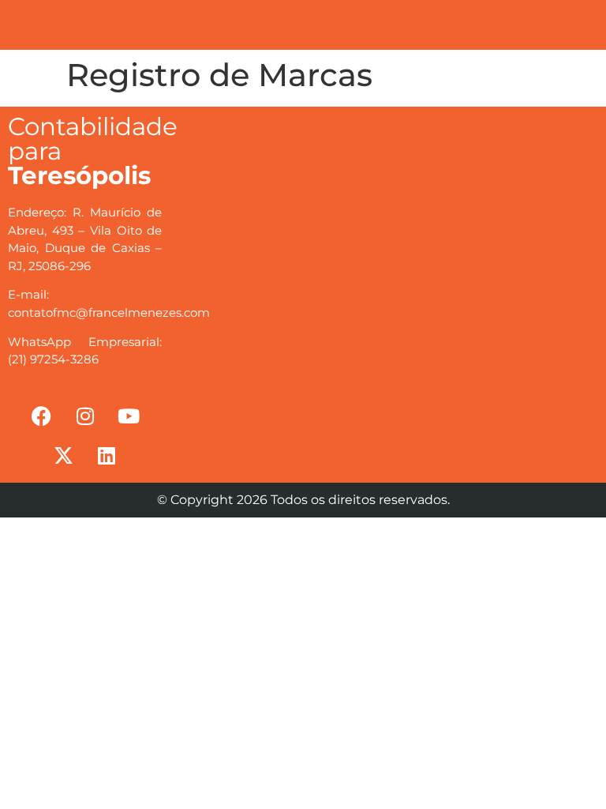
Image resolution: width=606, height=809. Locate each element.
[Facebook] (42, 415)
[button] (335, 21)
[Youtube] (128, 415)
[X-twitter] (63, 455)
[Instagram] (85, 415)
